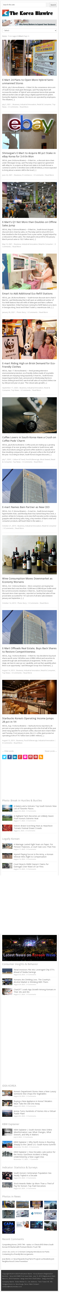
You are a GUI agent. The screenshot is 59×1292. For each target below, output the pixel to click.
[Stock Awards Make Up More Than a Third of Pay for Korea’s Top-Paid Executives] (7, 1185)
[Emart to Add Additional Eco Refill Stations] (29, 272)
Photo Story (21, 312)
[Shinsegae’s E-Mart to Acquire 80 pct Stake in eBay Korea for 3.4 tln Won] (29, 131)
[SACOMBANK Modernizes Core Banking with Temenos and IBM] (36, 1213)
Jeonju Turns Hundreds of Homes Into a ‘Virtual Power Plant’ (35, 1112)
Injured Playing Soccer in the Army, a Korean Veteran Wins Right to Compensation (33, 855)
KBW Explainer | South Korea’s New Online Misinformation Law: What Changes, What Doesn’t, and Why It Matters (33, 1132)
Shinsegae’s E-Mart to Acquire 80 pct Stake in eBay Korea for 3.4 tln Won (29, 154)
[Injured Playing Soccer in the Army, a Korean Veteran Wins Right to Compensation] (7, 856)
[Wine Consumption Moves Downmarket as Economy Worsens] (29, 555)
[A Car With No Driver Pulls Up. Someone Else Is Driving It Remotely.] (8, 1204)
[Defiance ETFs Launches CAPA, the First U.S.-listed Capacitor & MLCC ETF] (8, 1227)
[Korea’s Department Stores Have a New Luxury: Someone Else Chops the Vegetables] (7, 1093)
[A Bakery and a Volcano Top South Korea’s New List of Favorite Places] (7, 808)
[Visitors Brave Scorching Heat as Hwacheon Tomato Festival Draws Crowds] (7, 828)
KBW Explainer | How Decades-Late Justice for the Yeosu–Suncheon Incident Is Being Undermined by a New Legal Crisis (34, 1154)
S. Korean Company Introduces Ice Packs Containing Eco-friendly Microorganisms (25, 1253)
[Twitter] (4, 757)
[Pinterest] (35, 757)
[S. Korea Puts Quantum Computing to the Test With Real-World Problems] (36, 1205)
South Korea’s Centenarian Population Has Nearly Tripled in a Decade (32, 1174)
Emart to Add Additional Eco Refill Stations (27, 293)
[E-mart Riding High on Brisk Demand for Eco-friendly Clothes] (29, 339)
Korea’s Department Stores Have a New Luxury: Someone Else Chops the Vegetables (35, 1092)
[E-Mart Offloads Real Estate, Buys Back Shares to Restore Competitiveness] (29, 627)
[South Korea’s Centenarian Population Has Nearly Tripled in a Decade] (7, 1176)
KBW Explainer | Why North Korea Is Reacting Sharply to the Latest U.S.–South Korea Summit (35, 1143)
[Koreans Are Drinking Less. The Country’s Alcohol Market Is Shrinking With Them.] (7, 981)
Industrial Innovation (28, 104)
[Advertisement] (22, 780)
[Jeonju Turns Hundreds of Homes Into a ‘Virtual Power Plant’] (7, 1113)
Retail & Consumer (44, 104)
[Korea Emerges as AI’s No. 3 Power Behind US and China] (22, 1213)
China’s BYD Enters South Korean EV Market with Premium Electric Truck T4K (28, 1245)
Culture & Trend (19, 459)
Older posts (8, 751)
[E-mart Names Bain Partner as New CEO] (29, 486)
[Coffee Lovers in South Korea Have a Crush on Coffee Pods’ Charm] (29, 415)
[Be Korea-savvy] (29, 13)
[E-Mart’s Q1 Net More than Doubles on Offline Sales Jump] (29, 200)
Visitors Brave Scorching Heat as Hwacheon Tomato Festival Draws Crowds (33, 826)
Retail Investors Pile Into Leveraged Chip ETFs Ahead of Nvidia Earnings (34, 970)
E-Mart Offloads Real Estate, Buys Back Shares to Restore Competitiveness (29, 650)
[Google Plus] (20, 757)
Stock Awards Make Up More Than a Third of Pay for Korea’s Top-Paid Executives (34, 1184)
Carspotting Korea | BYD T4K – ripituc (16, 1244)
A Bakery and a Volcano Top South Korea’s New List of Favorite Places (35, 807)
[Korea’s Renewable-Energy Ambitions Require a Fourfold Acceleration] (22, 1204)
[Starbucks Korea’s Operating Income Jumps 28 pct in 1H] (29, 697)
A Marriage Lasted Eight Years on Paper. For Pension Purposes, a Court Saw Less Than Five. (35, 845)
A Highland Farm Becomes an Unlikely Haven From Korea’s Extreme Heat (34, 817)
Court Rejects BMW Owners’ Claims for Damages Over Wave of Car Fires (31, 865)
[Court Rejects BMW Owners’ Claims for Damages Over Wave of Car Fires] (7, 865)
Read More (24, 107)
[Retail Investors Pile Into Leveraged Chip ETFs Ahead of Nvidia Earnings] (7, 971)
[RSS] (41, 757)
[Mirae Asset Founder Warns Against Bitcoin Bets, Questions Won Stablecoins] (50, 1205)
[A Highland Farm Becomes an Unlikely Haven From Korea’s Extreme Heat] (7, 818)
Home (4, 36)
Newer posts (51, 751)
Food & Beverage (32, 459)
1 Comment (34, 1159)
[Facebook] (9, 757)
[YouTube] (30, 757)
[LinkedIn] (15, 757)
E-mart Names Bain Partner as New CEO (26, 507)
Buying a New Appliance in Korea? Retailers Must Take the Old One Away (33, 1102)
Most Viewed (45, 459)
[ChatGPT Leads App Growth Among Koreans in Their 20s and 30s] (7, 991)
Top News (15, 390)
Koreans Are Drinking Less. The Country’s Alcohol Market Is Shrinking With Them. (32, 980)
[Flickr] (25, 757)
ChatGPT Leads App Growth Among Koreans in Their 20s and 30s (35, 990)
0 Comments (31, 811)
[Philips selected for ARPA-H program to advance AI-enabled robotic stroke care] (50, 1215)
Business (16, 104)
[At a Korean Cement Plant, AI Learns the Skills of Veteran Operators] (8, 1214)
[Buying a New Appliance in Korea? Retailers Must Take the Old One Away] (7, 1103)
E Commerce (27, 175)
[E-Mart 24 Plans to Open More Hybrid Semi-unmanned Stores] (29, 58)
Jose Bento (6, 1259)
